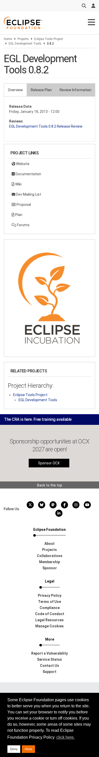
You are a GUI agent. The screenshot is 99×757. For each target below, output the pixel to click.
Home (8, 39)
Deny (14, 749)
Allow (28, 749)
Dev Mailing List (28, 194)
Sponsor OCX (49, 463)
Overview (15, 90)
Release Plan (41, 90)
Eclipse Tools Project (48, 39)
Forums (22, 225)
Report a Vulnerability (49, 653)
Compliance (50, 608)
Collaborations (49, 556)
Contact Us (49, 666)
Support (49, 672)
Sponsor (49, 568)
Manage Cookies (49, 626)
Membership (49, 562)
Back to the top (49, 485)
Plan (18, 215)
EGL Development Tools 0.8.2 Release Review (45, 126)
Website (22, 164)
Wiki (18, 184)
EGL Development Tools (25, 43)
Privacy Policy (49, 595)
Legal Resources (49, 620)
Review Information (75, 90)
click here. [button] (65, 737)
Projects (23, 39)
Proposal (23, 204)
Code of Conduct (49, 614)
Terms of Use (49, 602)
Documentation (28, 174)
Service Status (49, 659)
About (49, 544)
